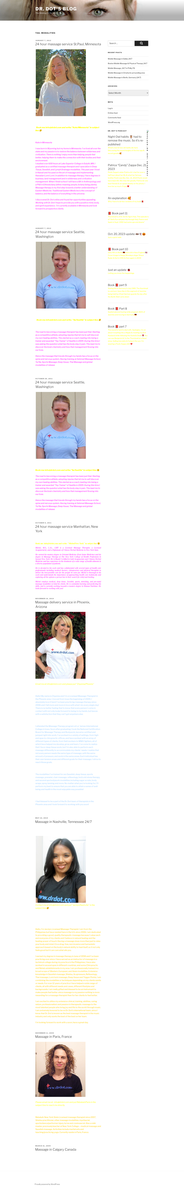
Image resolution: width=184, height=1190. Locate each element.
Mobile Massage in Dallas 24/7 (120, 59)
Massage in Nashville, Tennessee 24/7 (63, 822)
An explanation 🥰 (119, 198)
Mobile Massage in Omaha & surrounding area (126, 73)
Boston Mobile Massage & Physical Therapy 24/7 (127, 63)
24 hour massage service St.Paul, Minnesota (68, 44)
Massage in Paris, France (53, 1037)
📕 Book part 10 (118, 249)
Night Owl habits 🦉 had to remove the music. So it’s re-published (126, 140)
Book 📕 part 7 (117, 326)
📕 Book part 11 (117, 213)
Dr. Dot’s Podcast (117, 131)
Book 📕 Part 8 (117, 308)
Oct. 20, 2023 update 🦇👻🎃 (127, 234)
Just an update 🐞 (119, 269)
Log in (110, 108)
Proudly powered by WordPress (47, 1184)
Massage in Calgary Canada (55, 1149)
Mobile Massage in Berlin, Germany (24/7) (124, 77)
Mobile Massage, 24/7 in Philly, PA (121, 68)
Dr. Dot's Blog (56, 9)
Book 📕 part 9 (117, 285)
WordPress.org (114, 122)
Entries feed (113, 113)
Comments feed (114, 117)
